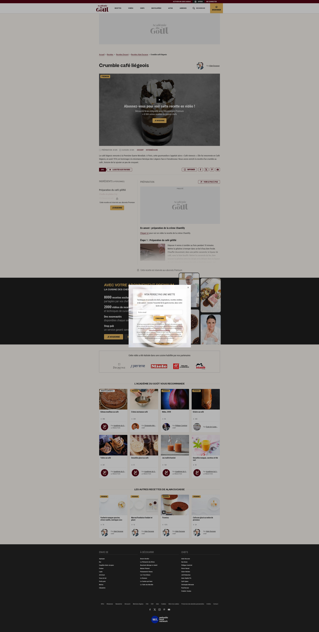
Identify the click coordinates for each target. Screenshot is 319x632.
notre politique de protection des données (159, 330)
